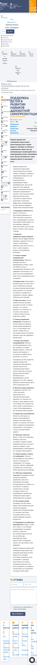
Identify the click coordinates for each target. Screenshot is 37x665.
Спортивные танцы (7, 35)
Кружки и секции (4, 61)
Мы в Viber (32, 647)
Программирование (6, 112)
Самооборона (5, 192)
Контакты (25, 655)
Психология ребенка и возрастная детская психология (14, 128)
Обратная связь (6, 658)
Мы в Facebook (34, 654)
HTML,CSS (5, 38)
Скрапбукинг (4, 117)
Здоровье (23, 56)
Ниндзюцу (4, 151)
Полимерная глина (4, 157)
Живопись (4, 171)
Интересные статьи (16, 649)
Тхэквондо (4, 177)
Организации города (16, 635)
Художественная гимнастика (6, 183)
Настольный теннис (4, 142)
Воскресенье (11, 4)
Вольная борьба (7, 40)
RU (8, 6)
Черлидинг (5, 44)
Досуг (31, 56)
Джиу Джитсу (4, 125)
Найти (11, 31)
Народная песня (7, 42)
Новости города (15, 642)
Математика (5, 46)
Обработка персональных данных (7, 650)
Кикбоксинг (4, 106)
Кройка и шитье (4, 196)
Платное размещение (26, 635)
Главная (4, 84)
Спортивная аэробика (4, 131)
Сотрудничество (27, 650)
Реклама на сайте (24, 643)
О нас (4, 635)
